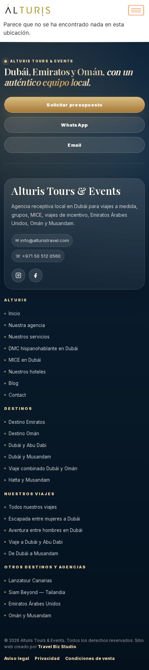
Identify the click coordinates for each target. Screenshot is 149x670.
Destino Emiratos (27, 422)
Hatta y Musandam (29, 480)
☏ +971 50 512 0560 (38, 256)
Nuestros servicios (29, 337)
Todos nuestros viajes (33, 507)
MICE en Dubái (25, 360)
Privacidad (47, 658)
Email (74, 145)
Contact (17, 395)
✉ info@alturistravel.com (42, 240)
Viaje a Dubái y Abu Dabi (36, 542)
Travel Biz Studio (57, 646)
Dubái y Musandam (30, 456)
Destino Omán (24, 433)
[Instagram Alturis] (18, 275)
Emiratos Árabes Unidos (35, 604)
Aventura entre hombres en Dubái (45, 530)
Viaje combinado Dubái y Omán (43, 468)
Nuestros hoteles (27, 372)
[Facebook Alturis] (36, 275)
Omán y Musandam (30, 615)
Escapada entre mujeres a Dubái (44, 519)
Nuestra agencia (27, 325)
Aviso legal (16, 658)
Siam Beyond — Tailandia (37, 592)
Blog (13, 383)
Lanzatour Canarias (30, 580)
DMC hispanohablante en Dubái (43, 348)
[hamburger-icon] (136, 10)
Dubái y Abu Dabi (27, 445)
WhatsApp (74, 125)
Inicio (14, 313)
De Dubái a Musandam (33, 553)
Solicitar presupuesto (74, 105)
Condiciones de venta (90, 658)
